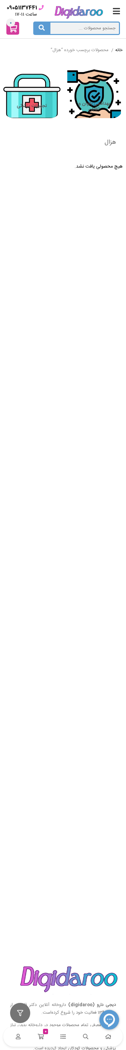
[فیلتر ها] (20, 1013)
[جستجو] (41, 28)
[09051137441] (41, 7)
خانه (119, 50)
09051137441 (22, 8)
